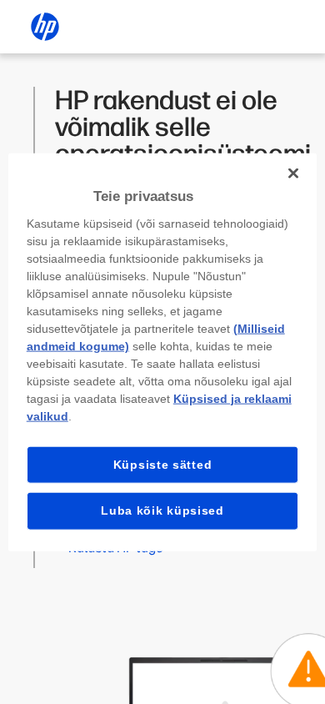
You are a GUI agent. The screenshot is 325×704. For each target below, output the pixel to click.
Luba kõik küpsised (162, 510)
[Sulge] (293, 173)
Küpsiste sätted (162, 463)
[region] (163, 352)
